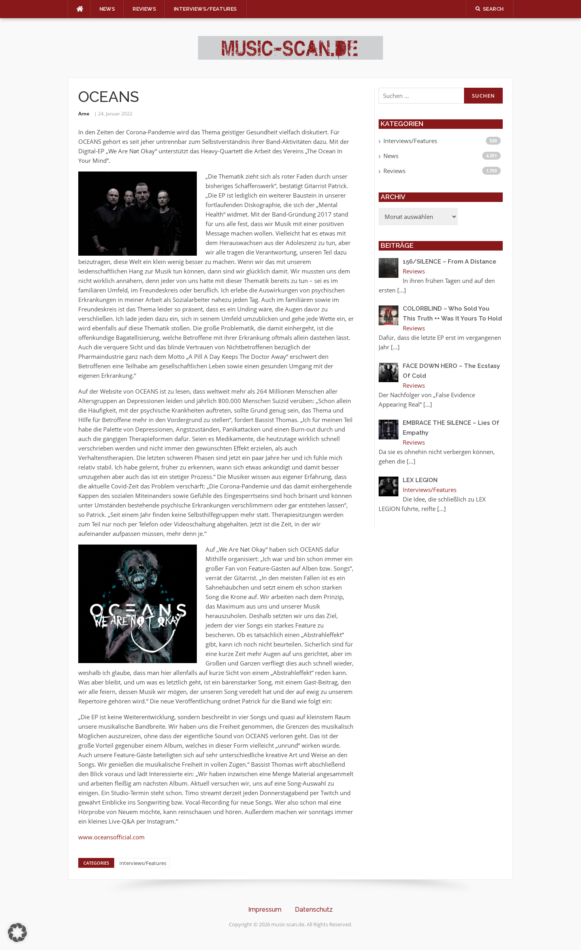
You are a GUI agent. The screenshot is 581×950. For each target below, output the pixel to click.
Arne (83, 113)
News (107, 9)
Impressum (264, 909)
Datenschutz (314, 909)
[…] (401, 290)
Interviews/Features (205, 9)
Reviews (144, 9)
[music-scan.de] (290, 47)
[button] (17, 932)
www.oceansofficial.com (111, 837)
